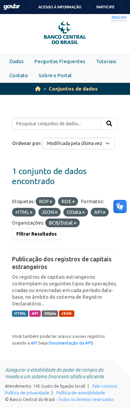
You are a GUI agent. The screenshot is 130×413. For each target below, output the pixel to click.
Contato (18, 75)
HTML (20, 313)
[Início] (38, 89)
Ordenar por (26, 143)
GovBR (11, 7)
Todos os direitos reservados (86, 399)
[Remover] (51, 202)
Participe (105, 7)
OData (50, 313)
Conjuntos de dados (73, 89)
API (35, 313)
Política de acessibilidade (80, 392)
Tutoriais (106, 61)
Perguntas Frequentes (59, 61)
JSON (66, 313)
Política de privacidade (27, 392)
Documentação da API (70, 342)
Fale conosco (104, 386)
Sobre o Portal (55, 75)
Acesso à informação (59, 7)
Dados (16, 61)
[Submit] (109, 124)
